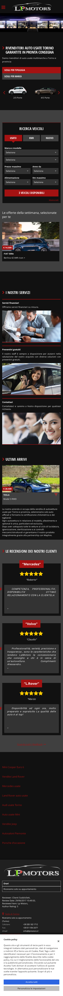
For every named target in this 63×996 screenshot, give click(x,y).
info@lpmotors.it (30, 931)
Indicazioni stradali (11, 934)
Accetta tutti (32, 982)
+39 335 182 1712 (30, 924)
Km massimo (39, 177)
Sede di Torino (12, 914)
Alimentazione (12, 177)
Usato (13, 138)
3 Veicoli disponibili (31, 193)
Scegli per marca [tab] (13, 76)
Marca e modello (13, 148)
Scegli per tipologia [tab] (14, 70)
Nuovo (49, 138)
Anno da (37, 166)
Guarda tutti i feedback (29, 744)
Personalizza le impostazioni (31, 988)
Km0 (31, 138)
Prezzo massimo (13, 166)
